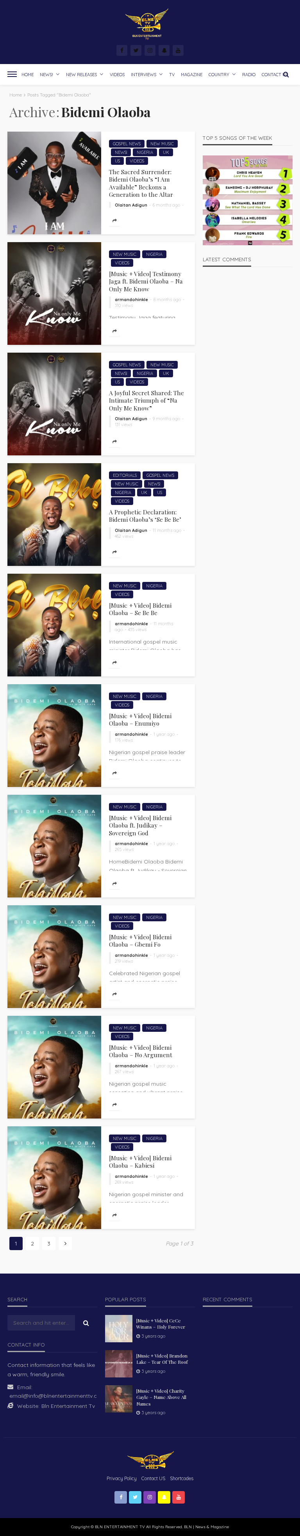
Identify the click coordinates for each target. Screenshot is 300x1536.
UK (166, 152)
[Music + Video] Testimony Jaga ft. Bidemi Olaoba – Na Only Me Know (146, 281)
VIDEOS (117, 74)
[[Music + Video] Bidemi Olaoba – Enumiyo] (54, 735)
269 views (124, 1182)
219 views (124, 961)
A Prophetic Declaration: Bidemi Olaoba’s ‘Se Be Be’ (145, 515)
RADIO (248, 74)
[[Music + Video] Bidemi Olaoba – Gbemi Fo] (54, 956)
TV (172, 74)
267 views (124, 1071)
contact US (153, 1478)
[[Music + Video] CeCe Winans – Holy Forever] (118, 1328)
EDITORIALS (125, 475)
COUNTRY (219, 74)
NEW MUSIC (162, 143)
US (117, 161)
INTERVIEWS (143, 74)
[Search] (286, 74)
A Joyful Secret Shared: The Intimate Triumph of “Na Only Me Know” (146, 400)
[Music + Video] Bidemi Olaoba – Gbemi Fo (140, 940)
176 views (124, 740)
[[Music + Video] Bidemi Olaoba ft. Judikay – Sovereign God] (54, 846)
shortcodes (181, 1478)
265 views (124, 849)
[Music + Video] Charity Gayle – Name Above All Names (161, 1397)
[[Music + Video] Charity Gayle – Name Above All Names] (118, 1399)
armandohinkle (131, 299)
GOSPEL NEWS (127, 143)
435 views (137, 629)
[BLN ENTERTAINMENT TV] (150, 24)
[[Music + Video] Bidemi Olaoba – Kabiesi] (54, 1177)
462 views (124, 536)
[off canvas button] (12, 74)
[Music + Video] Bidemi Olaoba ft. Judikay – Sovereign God (140, 825)
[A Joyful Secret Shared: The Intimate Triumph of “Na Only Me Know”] (54, 404)
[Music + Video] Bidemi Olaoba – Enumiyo (140, 719)
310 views (124, 305)
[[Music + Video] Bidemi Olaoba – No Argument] (54, 1067)
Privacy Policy (122, 1478)
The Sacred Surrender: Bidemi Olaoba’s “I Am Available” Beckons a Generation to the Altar (141, 183)
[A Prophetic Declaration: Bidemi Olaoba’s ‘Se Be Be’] (54, 514)
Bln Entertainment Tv (68, 1405)
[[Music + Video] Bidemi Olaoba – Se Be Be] (54, 625)
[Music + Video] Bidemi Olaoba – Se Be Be (140, 609)
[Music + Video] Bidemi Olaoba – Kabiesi (140, 1161)
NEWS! (46, 74)
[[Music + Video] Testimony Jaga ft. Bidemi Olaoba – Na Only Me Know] (54, 293)
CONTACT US (275, 74)
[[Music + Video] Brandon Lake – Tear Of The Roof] (118, 1363)
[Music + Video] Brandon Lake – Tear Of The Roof (162, 1358)
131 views (123, 424)
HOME (27, 74)
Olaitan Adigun (131, 205)
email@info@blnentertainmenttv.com (57, 1395)
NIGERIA (145, 152)
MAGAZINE (191, 74)
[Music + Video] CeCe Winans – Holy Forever (160, 1323)
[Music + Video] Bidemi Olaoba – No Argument (140, 1051)
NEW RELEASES (81, 74)
